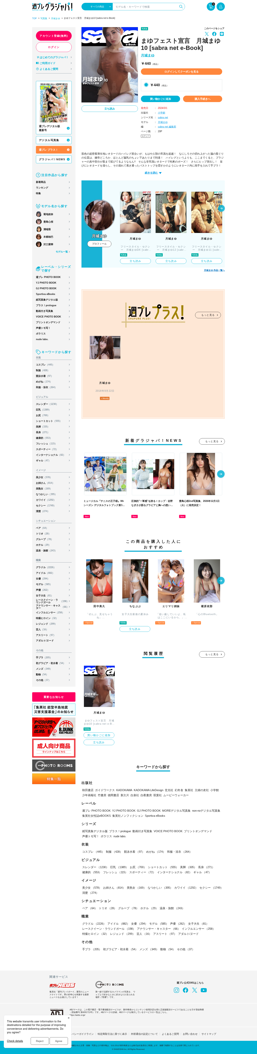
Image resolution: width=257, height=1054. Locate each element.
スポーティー (47, 449)
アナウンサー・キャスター (52, 606)
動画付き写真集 (44, 311)
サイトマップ (208, 1034)
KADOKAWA (124, 790)
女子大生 (44, 595)
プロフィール (99, 243)
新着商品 (41, 182)
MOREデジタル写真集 (176, 810)
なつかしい (46, 494)
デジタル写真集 (49, 140)
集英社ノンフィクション (127, 815)
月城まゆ (55, 18)
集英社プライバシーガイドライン (75, 1034)
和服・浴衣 (46, 387)
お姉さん (45, 483)
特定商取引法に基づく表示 (112, 1034)
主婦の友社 (202, 790)
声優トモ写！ (43, 328)
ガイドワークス (105, 790)
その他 (43, 680)
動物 (42, 674)
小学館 (161, 112)
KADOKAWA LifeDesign (148, 790)
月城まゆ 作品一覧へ (214, 270)
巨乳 (43, 409)
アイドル (45, 573)
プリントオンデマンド (48, 322)
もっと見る (208, 315)
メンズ (44, 668)
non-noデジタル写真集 (206, 810)
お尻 (43, 415)
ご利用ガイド (48, 63)
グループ (44, 539)
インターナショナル (50, 454)
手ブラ (44, 657)
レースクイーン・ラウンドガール (52, 601)
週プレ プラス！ (48, 149)
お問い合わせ (190, 1034)
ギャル (43, 460)
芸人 (42, 629)
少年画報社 (89, 795)
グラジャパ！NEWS (52, 159)
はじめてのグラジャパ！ (54, 57)
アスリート (46, 635)
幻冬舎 (179, 790)
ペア (42, 528)
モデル (44, 584)
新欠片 (125, 795)
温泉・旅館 (46, 550)
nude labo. (42, 339)
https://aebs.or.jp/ (77, 1015)
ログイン (54, 47)
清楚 (43, 511)
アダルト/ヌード (45, 640)
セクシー (46, 505)
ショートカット (49, 421)
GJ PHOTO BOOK (46, 288)
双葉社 (157, 795)
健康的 (44, 438)
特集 (38, 193)
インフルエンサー (50, 612)
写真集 (43, 18)
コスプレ (45, 364)
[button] (221, 208)
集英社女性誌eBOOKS (96, 815)
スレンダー (47, 404)
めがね (44, 381)
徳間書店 (113, 795)
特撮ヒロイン (47, 618)
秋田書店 (88, 790)
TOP (34, 18)
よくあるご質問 (49, 68)
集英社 (189, 790)
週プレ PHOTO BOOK (48, 277)
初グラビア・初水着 (50, 663)
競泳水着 (44, 376)
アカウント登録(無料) (54, 35)
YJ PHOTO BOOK (46, 282)
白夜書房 (146, 795)
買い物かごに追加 (160, 98)
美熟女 (44, 488)
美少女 (44, 477)
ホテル (43, 544)
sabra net (163, 117)
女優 (43, 578)
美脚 (43, 426)
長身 (43, 432)
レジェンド (46, 623)
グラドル (46, 567)
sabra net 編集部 (167, 126)
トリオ (43, 533)
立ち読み (109, 108)
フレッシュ (46, 443)
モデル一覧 (62, 251)
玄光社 (169, 790)
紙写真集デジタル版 (47, 299)
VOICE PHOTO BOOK (48, 316)
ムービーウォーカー (176, 795)
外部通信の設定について (144, 1034)
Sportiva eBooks (45, 294)
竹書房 (102, 795)
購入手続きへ (203, 98)
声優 (43, 589)
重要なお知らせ (54, 696)
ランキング (42, 187)
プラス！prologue (46, 305)
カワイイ (46, 499)
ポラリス (41, 333)
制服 (43, 370)
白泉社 (135, 795)
